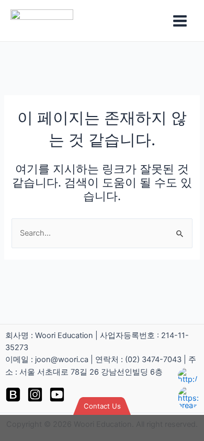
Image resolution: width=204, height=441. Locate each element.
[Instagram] (35, 394)
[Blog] (13, 394)
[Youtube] (57, 394)
